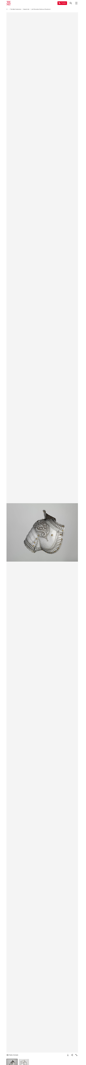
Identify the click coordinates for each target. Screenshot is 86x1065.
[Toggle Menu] (76, 3)
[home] (7, 9)
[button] (42, 532)
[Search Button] (70, 3)
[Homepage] (9, 3)
